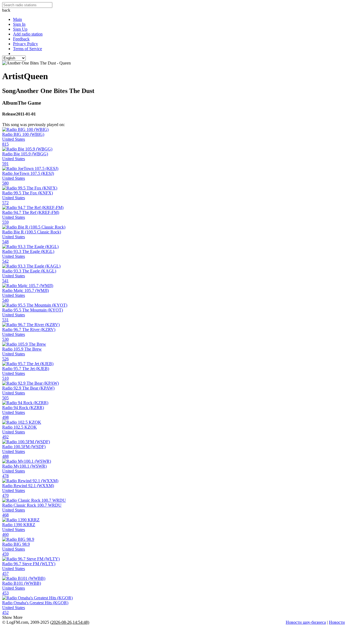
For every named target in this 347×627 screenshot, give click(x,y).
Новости (337, 622)
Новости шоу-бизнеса (306, 622)
